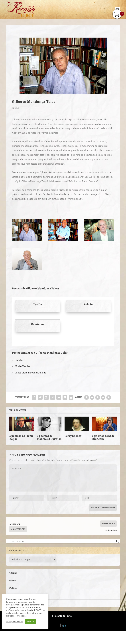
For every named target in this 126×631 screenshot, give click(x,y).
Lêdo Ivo (19, 360)
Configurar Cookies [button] (14, 622)
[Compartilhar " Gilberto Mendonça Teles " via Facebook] (34, 397)
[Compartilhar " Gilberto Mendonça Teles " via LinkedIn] (59, 397)
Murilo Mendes (22, 366)
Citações (13, 573)
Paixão (88, 304)
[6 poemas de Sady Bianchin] (104, 424)
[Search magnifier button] (117, 541)
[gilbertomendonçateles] (99, 239)
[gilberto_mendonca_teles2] (63, 239)
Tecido (37, 304)
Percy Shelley (73, 436)
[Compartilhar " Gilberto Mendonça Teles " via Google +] (46, 397)
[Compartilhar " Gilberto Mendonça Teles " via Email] (65, 397)
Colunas (12, 580)
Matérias (13, 588)
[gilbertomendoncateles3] (27, 269)
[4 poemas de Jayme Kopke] (21, 424)
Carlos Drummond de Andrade (30, 372)
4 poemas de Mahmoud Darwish (49, 437)
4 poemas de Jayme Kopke (21, 437)
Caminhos (37, 324)
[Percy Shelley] (77, 424)
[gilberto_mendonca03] (27, 239)
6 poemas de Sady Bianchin (103, 437)
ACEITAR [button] (30, 622)
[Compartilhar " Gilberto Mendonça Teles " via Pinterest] (52, 397)
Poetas (15, 108)
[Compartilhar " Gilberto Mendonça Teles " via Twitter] (40, 397)
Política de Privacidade (16, 616)
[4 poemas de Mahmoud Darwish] (49, 424)
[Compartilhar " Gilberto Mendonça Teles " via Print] (71, 397)
